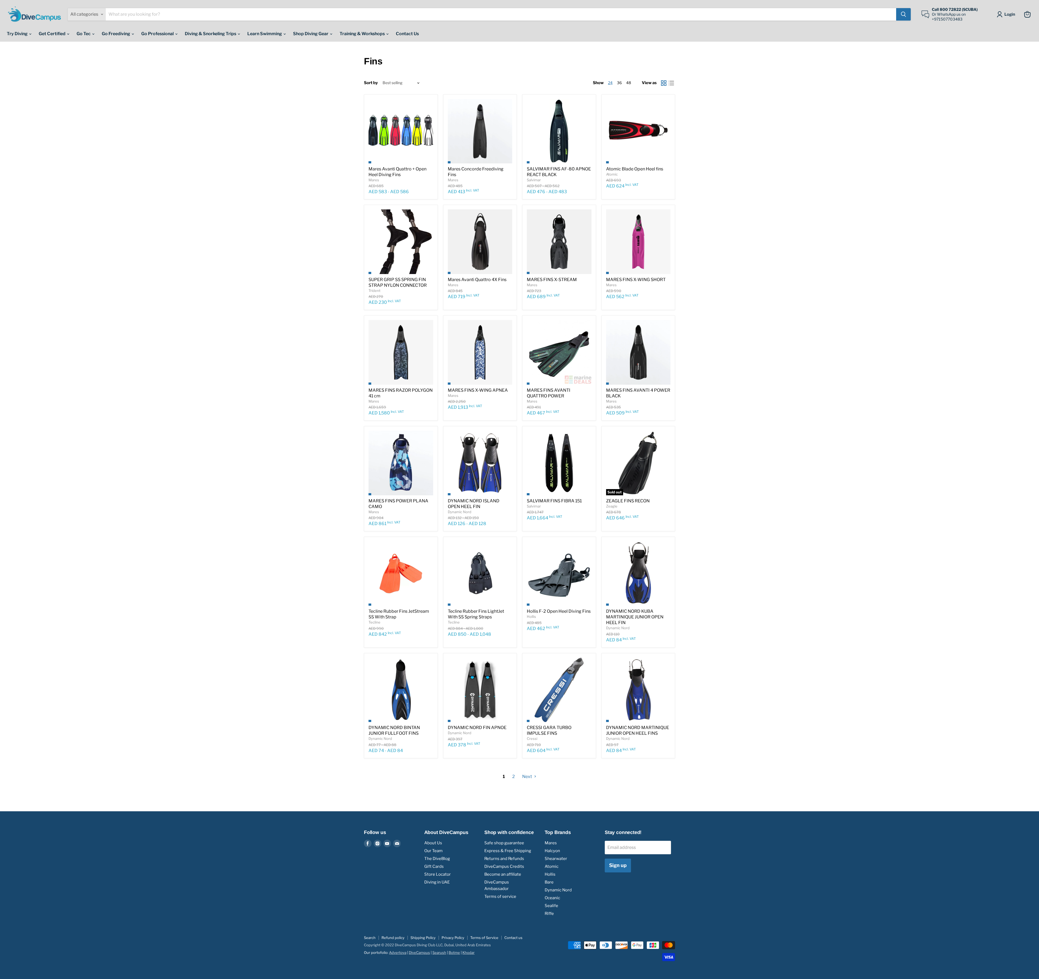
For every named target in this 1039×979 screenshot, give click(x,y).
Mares (374, 180)
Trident (374, 290)
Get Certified (52, 33)
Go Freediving (116, 33)
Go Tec (84, 33)
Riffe (549, 913)
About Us (433, 842)
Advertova (397, 952)
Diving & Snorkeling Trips (211, 33)
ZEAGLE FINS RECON (628, 500)
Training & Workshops (363, 33)
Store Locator (437, 874)
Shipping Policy (423, 937)
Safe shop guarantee (504, 842)
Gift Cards (434, 866)
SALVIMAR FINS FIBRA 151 (554, 500)
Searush (439, 952)
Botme (454, 952)
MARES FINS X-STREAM (552, 279)
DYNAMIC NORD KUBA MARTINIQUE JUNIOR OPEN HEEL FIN (634, 617)
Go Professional (158, 33)
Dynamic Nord (459, 512)
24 (610, 82)
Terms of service (500, 896)
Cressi (532, 738)
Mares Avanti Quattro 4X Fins (477, 279)
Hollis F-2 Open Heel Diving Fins (559, 611)
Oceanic (552, 897)
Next (527, 776)
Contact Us (407, 33)
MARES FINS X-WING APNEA (478, 390)
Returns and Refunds (504, 858)
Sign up (618, 865)
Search (370, 937)
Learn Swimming (265, 33)
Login (1009, 14)
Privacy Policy (453, 937)
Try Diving (17, 33)
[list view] (671, 83)
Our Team (433, 850)
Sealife (551, 905)
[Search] (903, 14)
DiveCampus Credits (504, 866)
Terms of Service (484, 937)
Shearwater (556, 858)
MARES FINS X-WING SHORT (636, 279)
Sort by (371, 83)
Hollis (531, 616)
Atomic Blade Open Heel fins (634, 169)
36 (619, 82)
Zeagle (611, 506)
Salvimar (534, 180)
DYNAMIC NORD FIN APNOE (477, 727)
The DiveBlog (437, 858)
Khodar (468, 952)
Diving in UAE (437, 882)
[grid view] (664, 83)
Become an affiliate (502, 874)
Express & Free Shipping (507, 850)
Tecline (374, 622)
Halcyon (552, 850)
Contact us (513, 937)
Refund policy (393, 937)
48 (628, 82)
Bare (549, 882)
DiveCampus (419, 952)
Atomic (612, 174)
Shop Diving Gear (311, 33)
